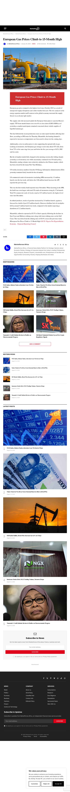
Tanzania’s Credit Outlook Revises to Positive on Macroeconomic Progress (17, 336)
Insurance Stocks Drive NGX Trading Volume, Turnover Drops (49, 311)
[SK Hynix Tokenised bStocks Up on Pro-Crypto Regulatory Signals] (51, 324)
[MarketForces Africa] (35, 28)
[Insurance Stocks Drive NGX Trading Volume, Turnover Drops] (51, 299)
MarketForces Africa (8, 33)
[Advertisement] (35, 12)
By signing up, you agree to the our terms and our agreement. (36, 656)
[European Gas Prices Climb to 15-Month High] (35, 68)
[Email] (5, 114)
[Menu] (5, 28)
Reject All (46, 784)
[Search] (65, 28)
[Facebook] (5, 98)
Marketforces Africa (14, 43)
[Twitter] (5, 102)
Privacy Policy (47, 656)
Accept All (58, 784)
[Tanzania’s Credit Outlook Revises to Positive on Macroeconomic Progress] (18, 324)
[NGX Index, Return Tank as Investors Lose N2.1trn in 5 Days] (18, 274)
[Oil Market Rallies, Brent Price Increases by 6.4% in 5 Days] (18, 299)
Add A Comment (35, 344)
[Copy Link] (5, 135)
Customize (34, 784)
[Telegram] (5, 127)
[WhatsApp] (5, 131)
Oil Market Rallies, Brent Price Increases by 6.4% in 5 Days (18, 311)
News (33, 43)
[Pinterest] (5, 110)
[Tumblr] (5, 119)
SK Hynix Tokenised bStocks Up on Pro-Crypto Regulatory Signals (50, 336)
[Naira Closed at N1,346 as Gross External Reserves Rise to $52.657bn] (51, 274)
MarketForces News (20, 33)
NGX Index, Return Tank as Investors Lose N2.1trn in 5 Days (18, 286)
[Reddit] (5, 123)
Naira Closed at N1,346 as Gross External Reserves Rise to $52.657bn (51, 286)
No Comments (42, 43)
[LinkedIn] (5, 106)
